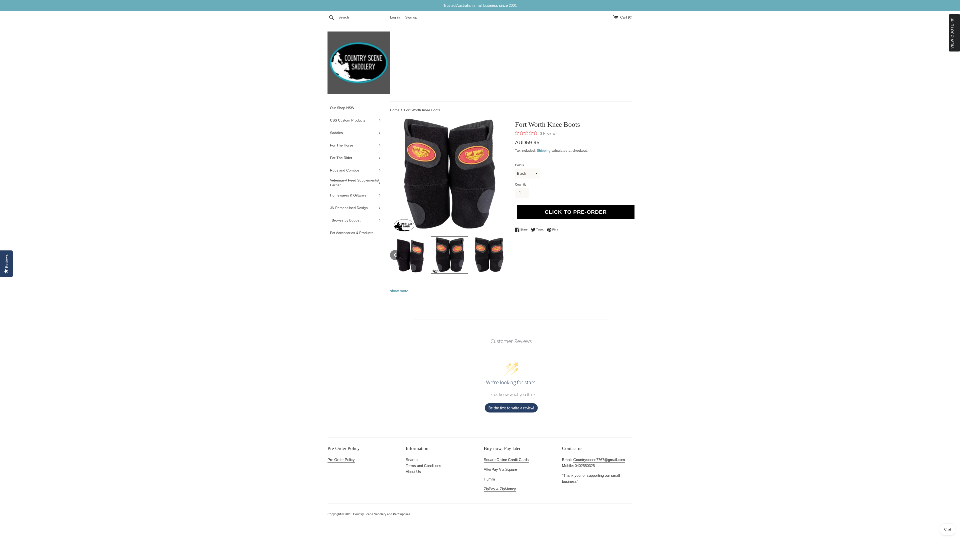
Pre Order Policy (341, 460)
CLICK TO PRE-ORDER (576, 212)
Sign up (411, 17)
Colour (519, 165)
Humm (489, 479)
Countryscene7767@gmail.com (599, 460)
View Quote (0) (952, 32)
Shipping (543, 150)
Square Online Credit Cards (506, 460)
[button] (395, 255)
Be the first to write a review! (511, 408)
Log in (395, 17)
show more (399, 291)
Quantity (520, 184)
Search (412, 460)
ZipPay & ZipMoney (500, 489)
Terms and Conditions (423, 466)
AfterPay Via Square (500, 469)
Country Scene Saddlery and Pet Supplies (381, 514)
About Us (413, 472)
